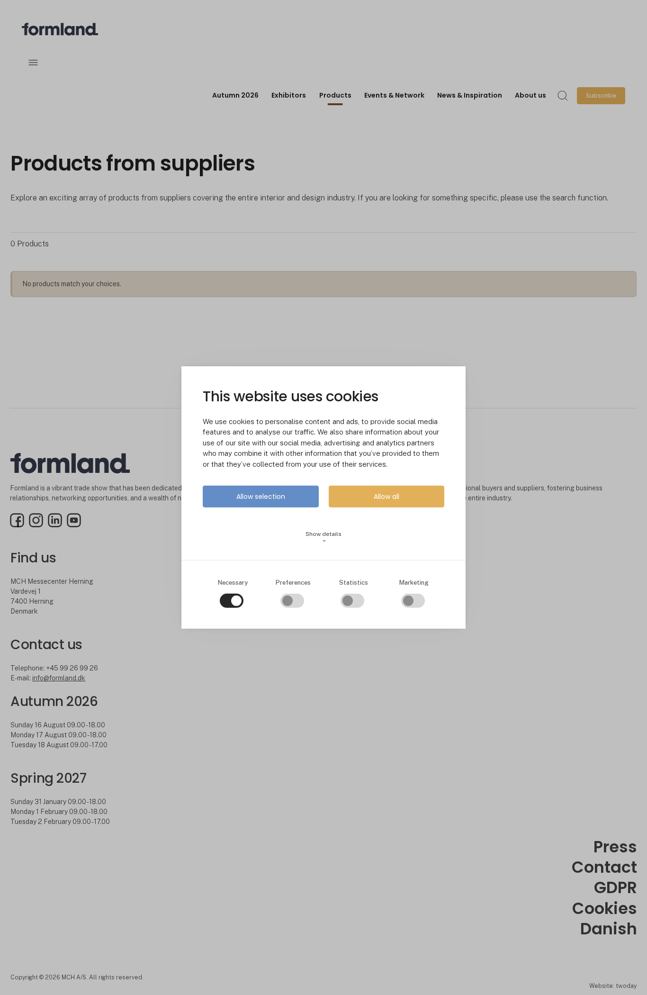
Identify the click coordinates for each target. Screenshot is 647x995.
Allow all (386, 496)
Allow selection (260, 496)
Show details (323, 537)
